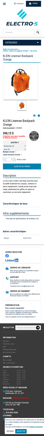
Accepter (21, 431)
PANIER (35, 3)
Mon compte (7, 360)
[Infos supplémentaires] (39, 115)
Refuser (10, 431)
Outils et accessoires (10, 49)
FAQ (4, 347)
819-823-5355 (12, 412)
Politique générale (9, 349)
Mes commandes (9, 363)
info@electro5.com (27, 286)
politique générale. (36, 427)
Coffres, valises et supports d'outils (15, 51)
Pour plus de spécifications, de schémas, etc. (22, 218)
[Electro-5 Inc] (22, 26)
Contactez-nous (8, 344)
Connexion (20, 3)
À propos (6, 341)
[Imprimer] (34, 115)
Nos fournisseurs (9, 352)
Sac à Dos (33, 51)
